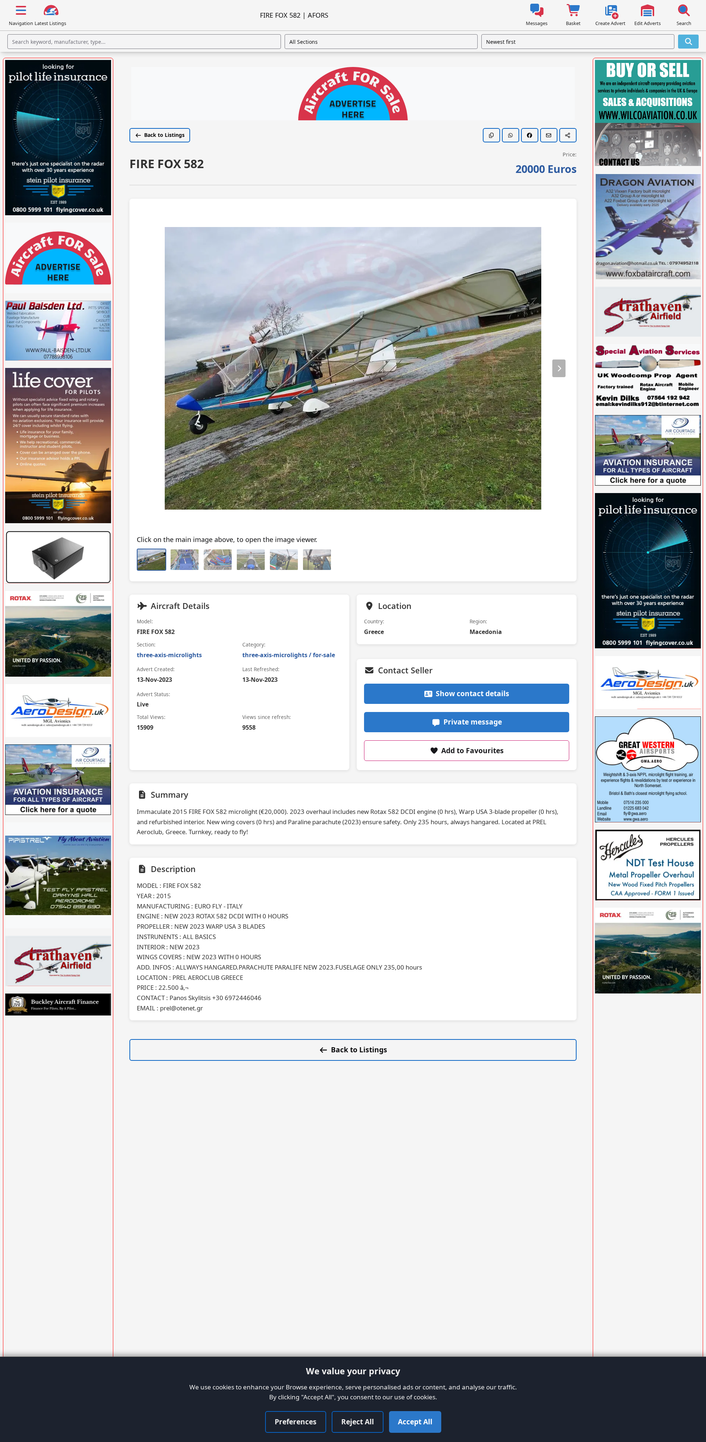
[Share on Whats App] (510, 135)
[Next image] (559, 368)
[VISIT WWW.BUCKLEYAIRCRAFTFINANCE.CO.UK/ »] (58, 1004)
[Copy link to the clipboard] (491, 135)
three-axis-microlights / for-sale (288, 655)
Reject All (357, 1422)
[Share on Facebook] (529, 135)
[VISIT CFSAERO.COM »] (58, 634)
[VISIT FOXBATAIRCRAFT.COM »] (648, 226)
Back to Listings (164, 134)
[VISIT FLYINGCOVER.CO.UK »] (58, 137)
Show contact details (472, 693)
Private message (472, 722)
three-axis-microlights (169, 655)
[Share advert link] (568, 135)
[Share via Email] (548, 135)
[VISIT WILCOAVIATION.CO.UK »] (648, 113)
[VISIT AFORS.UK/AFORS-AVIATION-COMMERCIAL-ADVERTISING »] (353, 94)
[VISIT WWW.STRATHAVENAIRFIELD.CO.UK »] (58, 961)
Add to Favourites (472, 750)
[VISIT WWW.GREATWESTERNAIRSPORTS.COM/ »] (648, 769)
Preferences (296, 1422)
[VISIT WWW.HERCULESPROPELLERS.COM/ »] (648, 865)
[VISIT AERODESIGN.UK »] (58, 710)
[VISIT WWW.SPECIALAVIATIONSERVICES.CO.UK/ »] (648, 376)
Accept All (415, 1422)
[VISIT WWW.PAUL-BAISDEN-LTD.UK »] (58, 330)
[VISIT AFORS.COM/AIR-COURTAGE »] (58, 779)
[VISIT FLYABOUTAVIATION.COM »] (58, 875)
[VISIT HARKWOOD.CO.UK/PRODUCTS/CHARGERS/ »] (58, 557)
